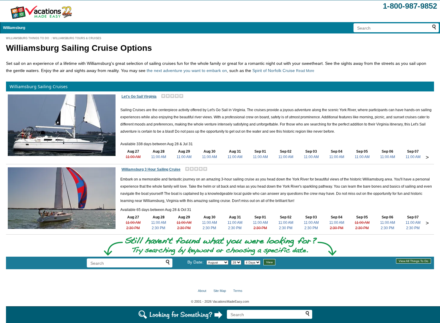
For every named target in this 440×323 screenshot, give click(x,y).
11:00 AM (133, 157)
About (202, 291)
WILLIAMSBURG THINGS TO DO (27, 38)
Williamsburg (14, 28)
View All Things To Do (413, 261)
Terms (237, 291)
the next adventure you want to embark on (187, 70)
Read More (305, 71)
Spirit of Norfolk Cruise (273, 70)
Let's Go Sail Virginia (139, 96)
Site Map (219, 291)
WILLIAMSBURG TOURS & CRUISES (77, 38)
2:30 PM (133, 228)
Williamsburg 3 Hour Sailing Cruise (151, 169)
